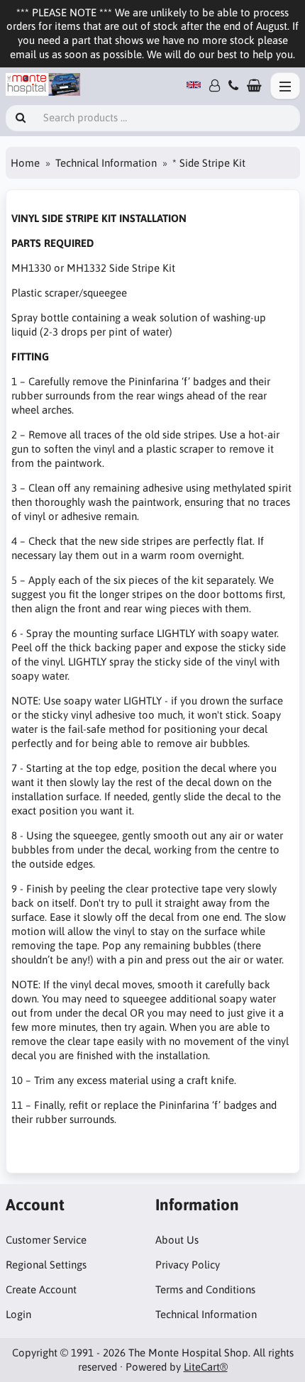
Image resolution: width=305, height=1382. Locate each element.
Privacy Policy (187, 1265)
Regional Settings (46, 1265)
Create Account (41, 1289)
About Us (177, 1240)
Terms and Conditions (205, 1289)
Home (25, 163)
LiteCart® (206, 1367)
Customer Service (46, 1240)
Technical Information (106, 163)
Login (18, 1314)
